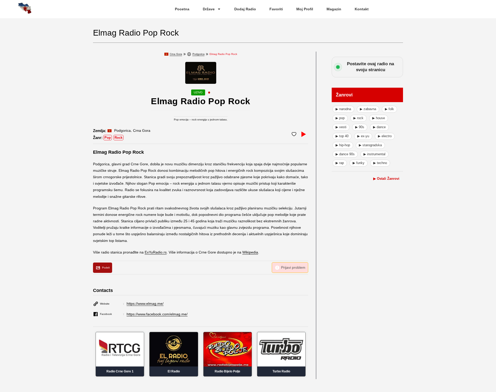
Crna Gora (176, 54)
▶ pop (340, 118)
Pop (107, 138)
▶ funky (359, 163)
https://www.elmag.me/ (145, 303)
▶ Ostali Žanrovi (386, 179)
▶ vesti (341, 127)
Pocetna (182, 9)
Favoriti (276, 9)
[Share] (102, 268)
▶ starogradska (370, 145)
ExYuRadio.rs (156, 252)
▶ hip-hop (343, 145)
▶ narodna (343, 109)
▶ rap (340, 163)
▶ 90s (359, 127)
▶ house (378, 118)
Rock (118, 138)
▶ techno (380, 163)
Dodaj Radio (245, 9)
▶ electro (385, 136)
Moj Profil (304, 9)
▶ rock (358, 118)
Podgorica (198, 54)
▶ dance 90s (345, 154)
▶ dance (379, 127)
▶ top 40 (342, 136)
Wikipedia (250, 252)
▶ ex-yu (363, 136)
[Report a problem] (290, 267)
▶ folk (389, 109)
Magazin (334, 9)
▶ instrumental (374, 154)
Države (209, 9)
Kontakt (362, 9)
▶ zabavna (368, 109)
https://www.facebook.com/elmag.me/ (157, 314)
